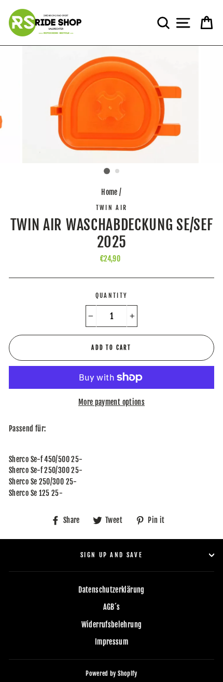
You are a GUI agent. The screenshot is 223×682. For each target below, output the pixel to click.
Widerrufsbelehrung (111, 624)
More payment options (111, 402)
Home (109, 192)
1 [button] (107, 171)
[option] (111, 105)
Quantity (111, 295)
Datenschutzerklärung (111, 590)
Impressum (111, 642)
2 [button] (117, 171)
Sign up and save (111, 555)
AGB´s (111, 607)
